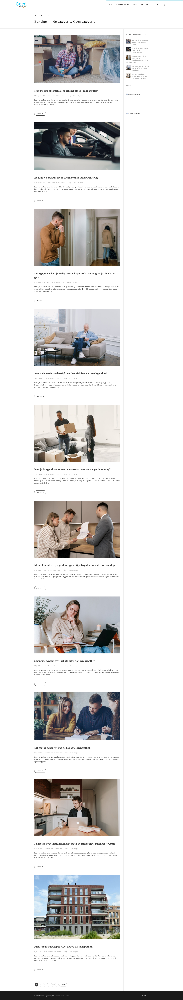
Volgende (57, 984)
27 (53, 985)
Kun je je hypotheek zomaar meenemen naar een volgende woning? (72, 469)
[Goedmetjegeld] (21, 4)
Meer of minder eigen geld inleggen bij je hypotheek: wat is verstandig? (74, 565)
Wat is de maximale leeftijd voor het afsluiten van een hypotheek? (71, 373)
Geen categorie (78, 96)
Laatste (63, 985)
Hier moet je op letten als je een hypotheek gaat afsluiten (66, 90)
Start (36, 16)
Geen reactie (61, 96)
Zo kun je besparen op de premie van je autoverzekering (66, 177)
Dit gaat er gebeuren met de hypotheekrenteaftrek (62, 747)
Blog (69, 96)
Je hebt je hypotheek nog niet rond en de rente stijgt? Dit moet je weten (74, 843)
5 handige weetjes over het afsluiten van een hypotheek (65, 660)
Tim (52, 96)
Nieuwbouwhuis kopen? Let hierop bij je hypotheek (63, 946)
